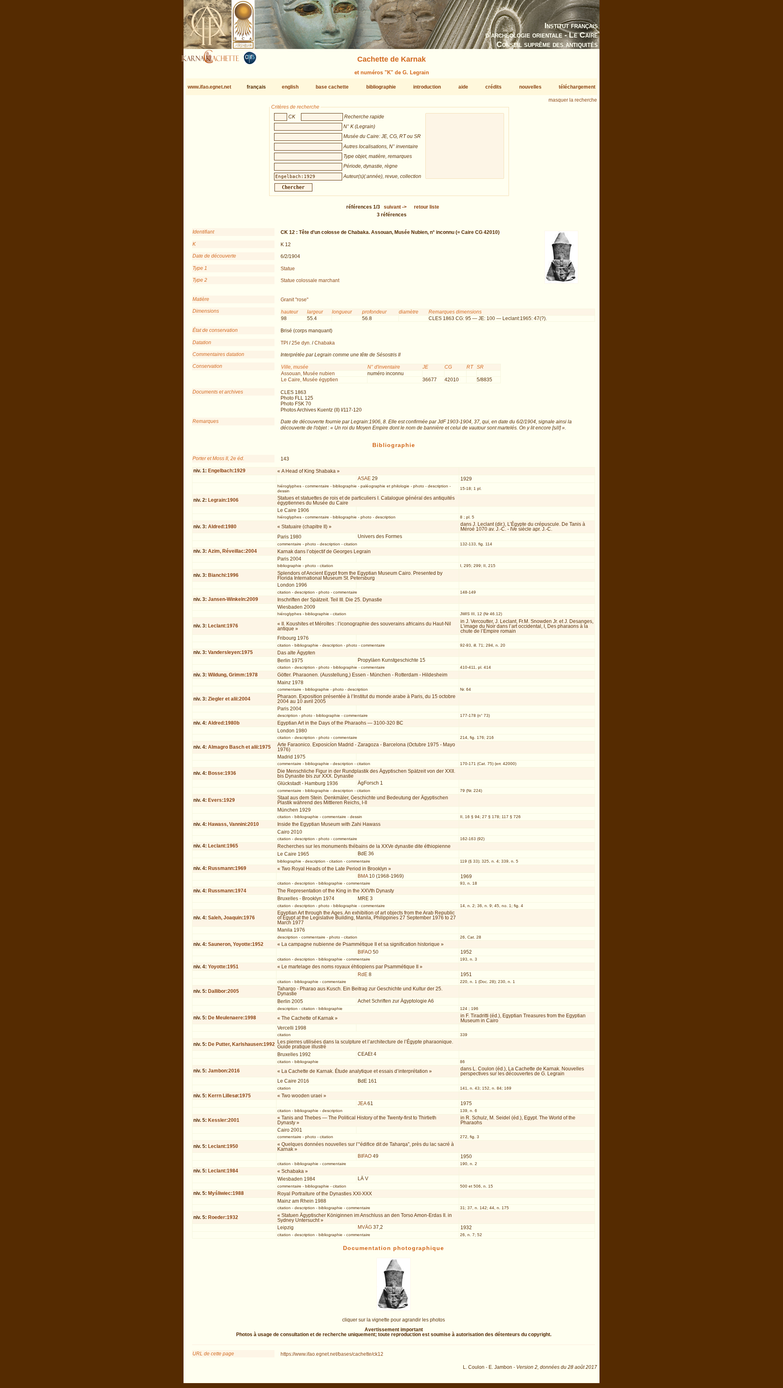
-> (395, 207)
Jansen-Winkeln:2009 (233, 599)
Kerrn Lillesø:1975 (229, 1096)
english (290, 87)
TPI (284, 343)
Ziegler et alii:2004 (229, 699)
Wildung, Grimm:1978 (233, 675)
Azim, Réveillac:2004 (232, 551)
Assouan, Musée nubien (308, 373)
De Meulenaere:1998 (232, 1018)
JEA (362, 1103)
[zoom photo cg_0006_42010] (393, 1309)
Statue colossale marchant (310, 280)
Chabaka (324, 343)
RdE (362, 974)
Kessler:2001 (223, 1120)
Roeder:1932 (223, 1217)
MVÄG (365, 1227)
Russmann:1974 (227, 891)
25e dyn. (301, 343)
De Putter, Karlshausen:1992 (241, 1044)
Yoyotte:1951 (223, 967)
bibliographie (381, 87)
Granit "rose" (294, 300)
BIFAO (365, 952)
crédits (493, 87)
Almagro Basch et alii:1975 (239, 747)
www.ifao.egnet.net (209, 87)
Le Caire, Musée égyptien (309, 380)
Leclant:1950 (223, 1146)
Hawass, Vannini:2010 (233, 824)
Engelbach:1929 (227, 471)
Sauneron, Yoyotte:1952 (235, 944)
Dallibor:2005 (223, 991)
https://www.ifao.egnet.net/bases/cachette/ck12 (332, 1354)
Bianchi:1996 (223, 575)
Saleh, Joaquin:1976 (231, 918)
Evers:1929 (221, 800)
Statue (288, 268)
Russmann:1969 (227, 868)
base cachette (332, 87)
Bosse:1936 (222, 773)
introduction (427, 87)
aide (463, 87)
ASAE (364, 478)
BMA (363, 876)
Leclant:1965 (223, 846)
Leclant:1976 (223, 626)
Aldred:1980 (222, 526)
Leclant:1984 (223, 1171)
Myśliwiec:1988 (226, 1193)
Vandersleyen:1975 (230, 652)
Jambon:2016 (224, 1071)
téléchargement (577, 87)
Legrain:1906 (223, 500)
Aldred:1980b (223, 723)
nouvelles (530, 87)
